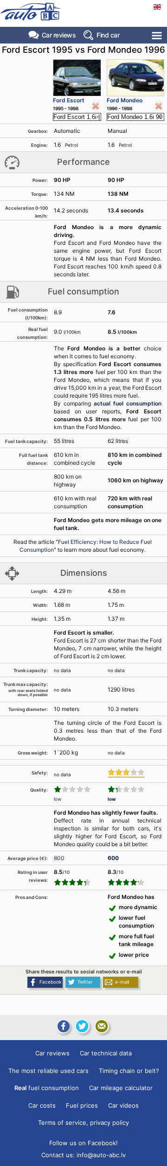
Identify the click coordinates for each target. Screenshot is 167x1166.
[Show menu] (157, 35)
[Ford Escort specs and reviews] (77, 77)
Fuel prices (82, 1105)
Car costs (42, 1105)
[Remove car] (95, 106)
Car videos (123, 1105)
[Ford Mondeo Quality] (126, 789)
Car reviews (59, 35)
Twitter (85, 982)
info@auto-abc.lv (101, 1155)
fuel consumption (46, 1087)
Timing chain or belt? (129, 1070)
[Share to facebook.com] (62, 1026)
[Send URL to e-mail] (101, 1026)
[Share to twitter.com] (82, 1026)
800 (59, 857)
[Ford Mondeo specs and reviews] (135, 77)
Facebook (50, 982)
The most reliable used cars (48, 1070)
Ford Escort (68, 100)
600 (113, 857)
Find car (107, 35)
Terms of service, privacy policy (83, 1122)
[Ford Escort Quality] (72, 789)
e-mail (122, 982)
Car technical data (106, 1053)
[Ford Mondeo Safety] (126, 773)
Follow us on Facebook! (83, 1143)
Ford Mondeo (124, 100)
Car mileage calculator (121, 1087)
